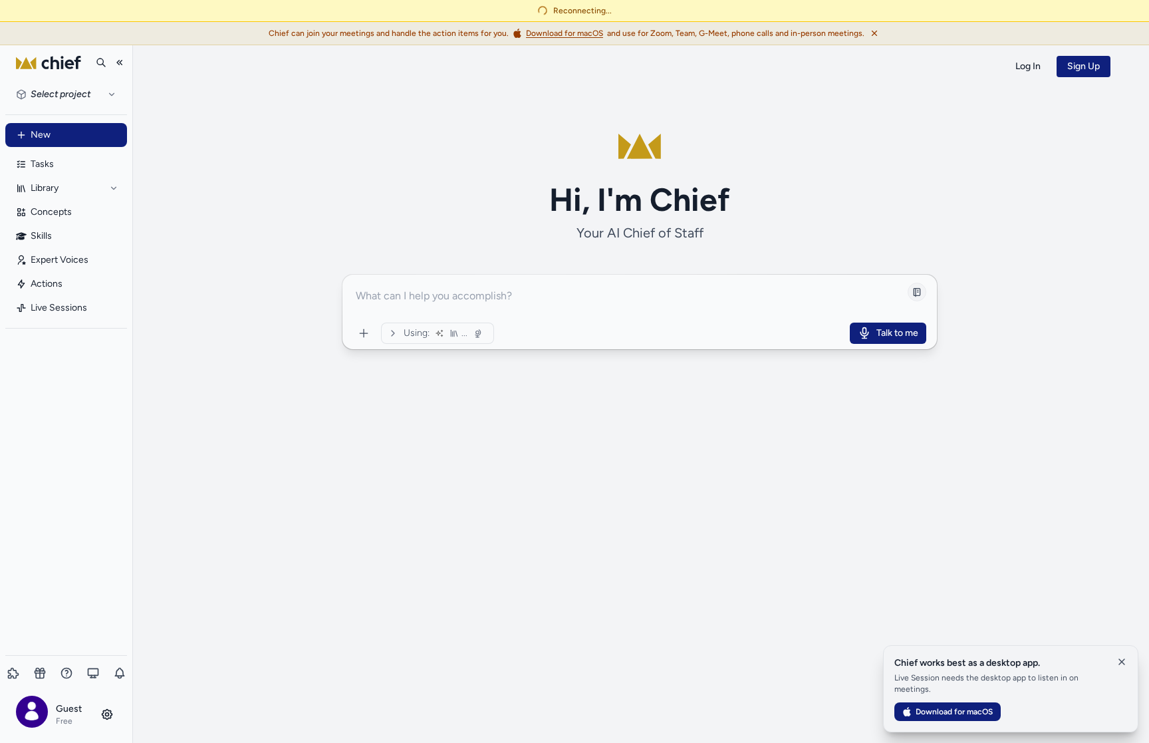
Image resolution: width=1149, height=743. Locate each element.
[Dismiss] (874, 33)
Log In (1028, 66)
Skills (41, 235)
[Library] (114, 188)
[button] (66, 714)
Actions (47, 283)
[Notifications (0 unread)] (120, 673)
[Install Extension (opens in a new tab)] (13, 673)
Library (45, 188)
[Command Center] (363, 333)
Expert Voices (59, 259)
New (41, 134)
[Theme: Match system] (93, 673)
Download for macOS (954, 711)
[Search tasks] (101, 62)
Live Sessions (59, 307)
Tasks (42, 164)
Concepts (51, 212)
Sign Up (1083, 66)
